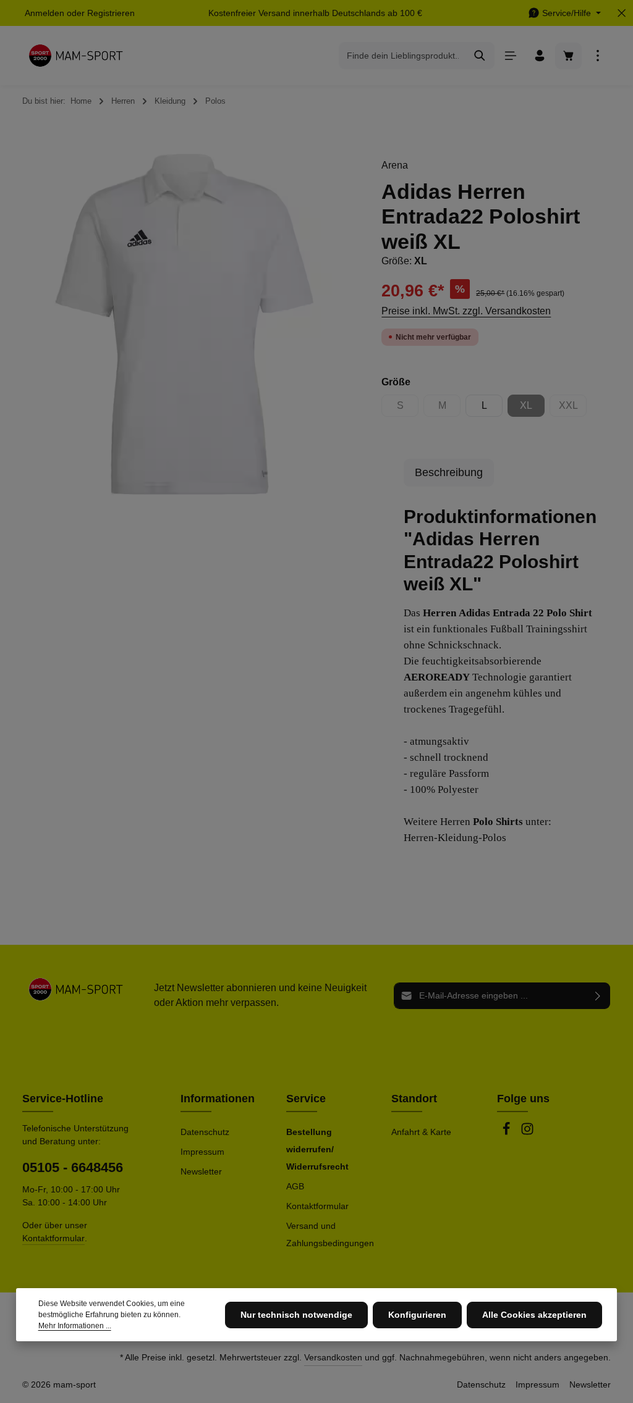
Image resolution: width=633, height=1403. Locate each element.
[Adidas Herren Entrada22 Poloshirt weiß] (184, 324)
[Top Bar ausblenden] (622, 13)
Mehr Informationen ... (74, 1325)
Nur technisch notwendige (296, 1315)
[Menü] (510, 56)
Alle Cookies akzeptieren (534, 1315)
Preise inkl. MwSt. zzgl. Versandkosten (466, 311)
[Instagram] (527, 1132)
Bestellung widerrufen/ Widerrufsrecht (317, 1149)
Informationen (218, 1098)
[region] (184, 324)
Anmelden (44, 13)
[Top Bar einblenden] (597, 56)
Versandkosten (333, 1357)
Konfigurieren (417, 1315)
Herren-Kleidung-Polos (455, 838)
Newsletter (201, 1171)
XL (532, 408)
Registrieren (111, 13)
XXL (573, 408)
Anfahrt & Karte (421, 1132)
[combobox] (402, 55)
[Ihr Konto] (539, 56)
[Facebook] (507, 1132)
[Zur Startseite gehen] (75, 55)
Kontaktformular (53, 1238)
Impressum (202, 1152)
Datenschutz (205, 1132)
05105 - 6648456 (72, 1167)
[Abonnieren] (598, 995)
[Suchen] (480, 55)
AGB (295, 1186)
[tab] (449, 473)
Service (306, 1098)
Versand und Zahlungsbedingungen (330, 1234)
